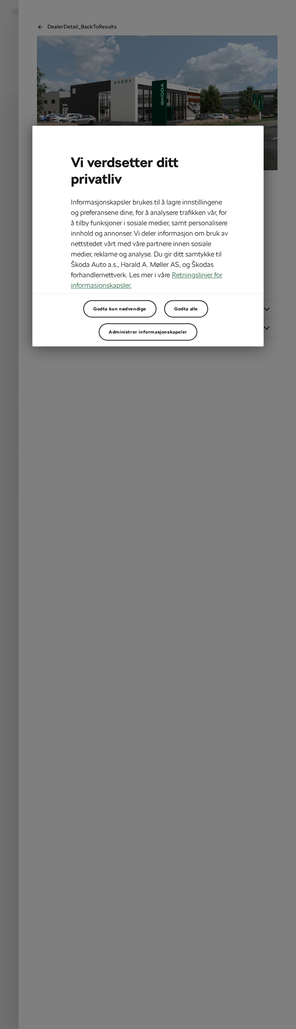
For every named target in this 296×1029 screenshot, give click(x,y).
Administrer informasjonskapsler (148, 332)
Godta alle (186, 309)
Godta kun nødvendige (119, 309)
